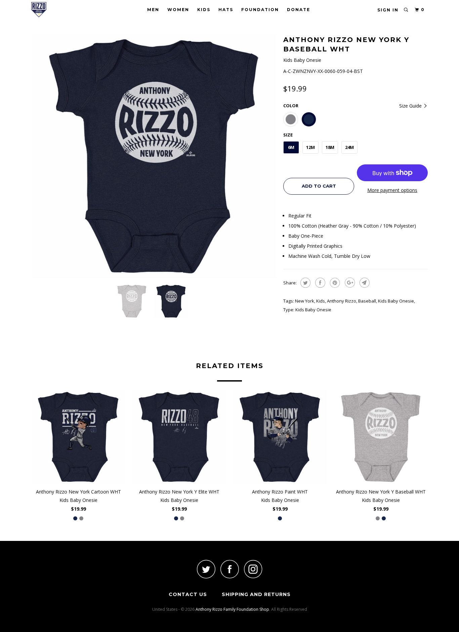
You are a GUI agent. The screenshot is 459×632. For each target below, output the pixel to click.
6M (291, 147)
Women (178, 9)
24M (349, 147)
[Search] (406, 9)
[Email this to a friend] (364, 283)
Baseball (367, 301)
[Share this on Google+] (349, 283)
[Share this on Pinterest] (334, 283)
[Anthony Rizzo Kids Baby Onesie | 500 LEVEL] (154, 156)
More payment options (392, 190)
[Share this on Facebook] (319, 283)
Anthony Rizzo (341, 301)
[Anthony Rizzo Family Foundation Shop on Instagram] (253, 569)
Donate (298, 9)
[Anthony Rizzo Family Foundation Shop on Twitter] (206, 569)
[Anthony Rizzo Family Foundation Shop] (65, 9)
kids (320, 301)
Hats (225, 9)
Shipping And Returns (256, 594)
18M (330, 147)
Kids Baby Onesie (396, 301)
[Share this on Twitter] (304, 283)
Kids (203, 9)
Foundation (260, 9)
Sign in (388, 9)
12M (310, 147)
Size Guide (411, 106)
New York (304, 301)
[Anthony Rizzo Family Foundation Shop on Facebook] (229, 569)
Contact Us (188, 594)
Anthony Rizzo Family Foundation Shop (232, 609)
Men (153, 9)
